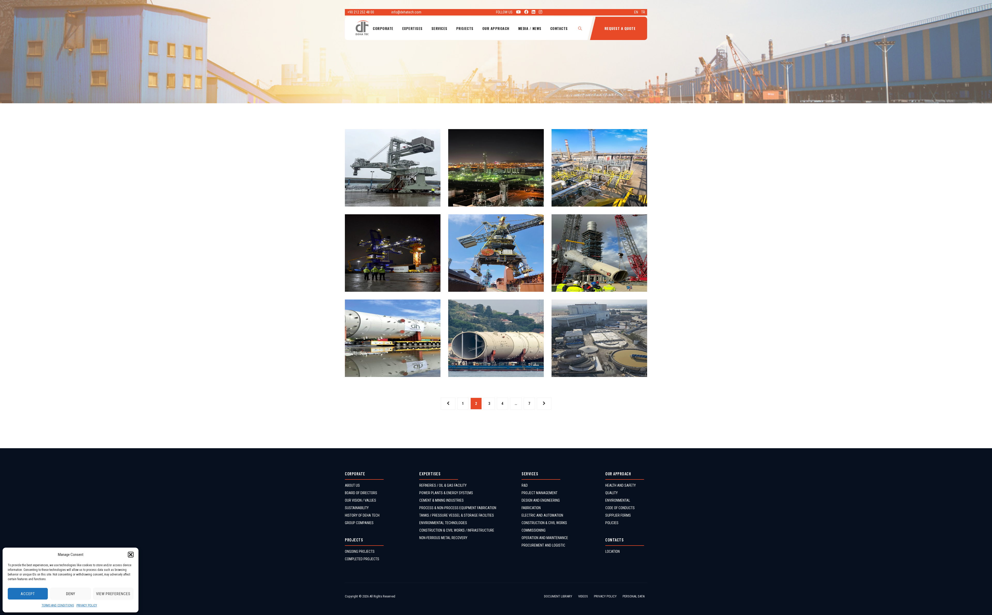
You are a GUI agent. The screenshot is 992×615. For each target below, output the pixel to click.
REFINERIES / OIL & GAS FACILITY (443, 485)
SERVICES (439, 28)
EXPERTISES (412, 28)
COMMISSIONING (534, 530)
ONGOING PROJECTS (360, 551)
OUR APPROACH (495, 28)
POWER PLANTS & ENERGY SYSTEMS (446, 493)
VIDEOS (583, 596)
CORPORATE (383, 28)
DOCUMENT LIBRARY (558, 596)
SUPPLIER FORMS (618, 515)
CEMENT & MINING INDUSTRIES (441, 500)
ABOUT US (352, 485)
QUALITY (611, 493)
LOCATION (612, 551)
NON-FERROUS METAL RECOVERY (443, 538)
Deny (70, 594)
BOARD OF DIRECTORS (361, 493)
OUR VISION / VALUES (360, 500)
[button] (130, 554)
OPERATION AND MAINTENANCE (545, 538)
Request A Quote (620, 28)
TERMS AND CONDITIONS (58, 605)
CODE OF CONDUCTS (620, 508)
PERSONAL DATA (634, 596)
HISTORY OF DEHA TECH (362, 515)
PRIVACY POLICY (86, 605)
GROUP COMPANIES (359, 523)
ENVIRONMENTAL (617, 500)
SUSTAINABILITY (357, 508)
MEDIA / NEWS (529, 28)
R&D (525, 485)
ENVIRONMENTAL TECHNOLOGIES (443, 523)
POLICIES (611, 523)
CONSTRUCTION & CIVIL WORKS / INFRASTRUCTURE (456, 530)
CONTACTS (559, 28)
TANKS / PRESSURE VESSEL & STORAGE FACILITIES (456, 515)
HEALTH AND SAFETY (620, 485)
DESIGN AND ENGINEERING (541, 500)
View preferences (113, 594)
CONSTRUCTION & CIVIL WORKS (544, 523)
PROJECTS (465, 28)
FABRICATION (531, 508)
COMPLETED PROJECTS (362, 559)
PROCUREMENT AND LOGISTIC (543, 545)
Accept (28, 594)
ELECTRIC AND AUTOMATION (542, 515)
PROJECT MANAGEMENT (539, 493)
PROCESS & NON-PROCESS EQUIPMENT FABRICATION (457, 508)
